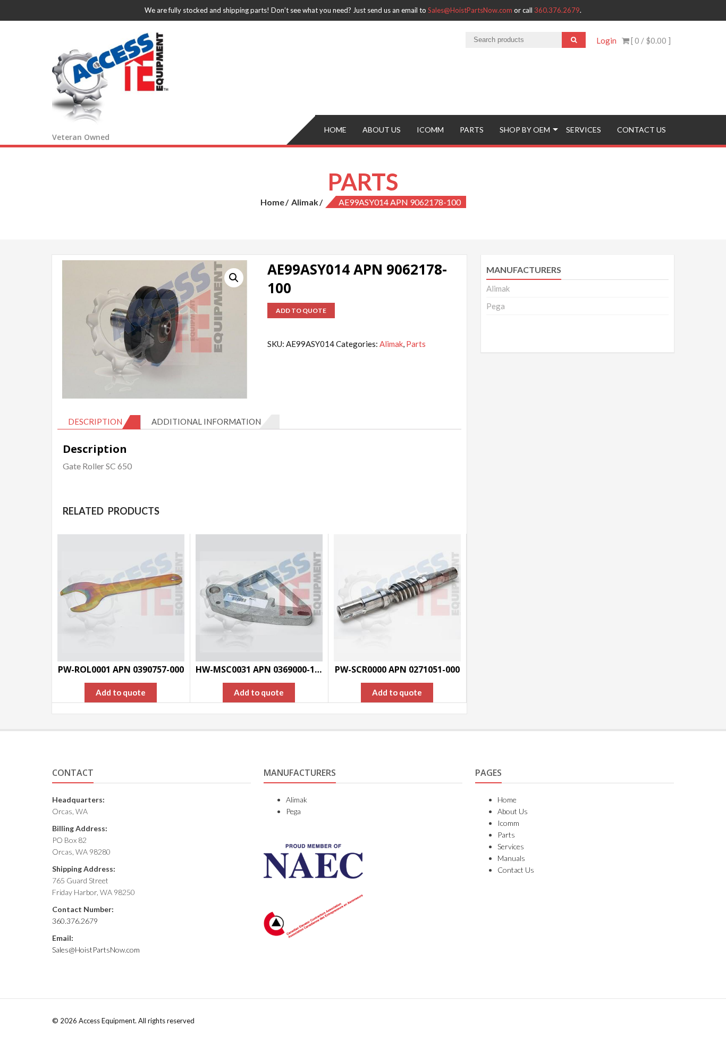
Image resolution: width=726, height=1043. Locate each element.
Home (335, 129)
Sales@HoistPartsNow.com (470, 10)
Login (606, 40)
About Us (381, 129)
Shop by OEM (525, 129)
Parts (472, 129)
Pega (495, 306)
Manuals (511, 858)
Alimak (304, 202)
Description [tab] (95, 421)
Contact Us (641, 129)
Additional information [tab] (206, 421)
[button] (233, 277)
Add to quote (301, 310)
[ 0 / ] (650, 40)
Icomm (430, 129)
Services (583, 129)
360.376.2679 (557, 10)
